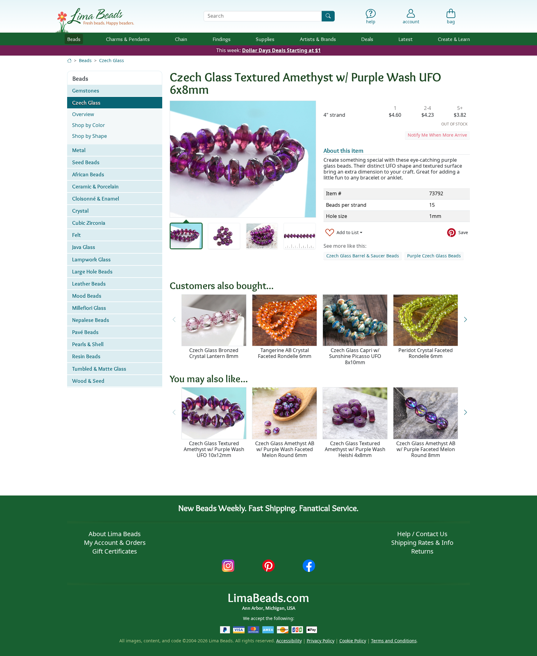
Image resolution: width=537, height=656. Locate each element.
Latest (406, 39)
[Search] (328, 16)
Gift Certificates (114, 551)
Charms (128, 39)
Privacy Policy (320, 641)
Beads (73, 39)
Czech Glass (111, 60)
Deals (367, 39)
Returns (422, 551)
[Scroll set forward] (465, 319)
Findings (222, 39)
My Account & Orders (115, 542)
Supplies (265, 39)
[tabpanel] (243, 159)
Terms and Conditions (394, 641)
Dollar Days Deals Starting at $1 (281, 50)
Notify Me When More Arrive (437, 135)
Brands (318, 39)
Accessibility (289, 641)
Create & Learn (454, 39)
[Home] (69, 60)
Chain (181, 39)
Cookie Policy (352, 641)
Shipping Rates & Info (422, 542)
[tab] (186, 236)
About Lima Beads (115, 534)
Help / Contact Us (422, 534)
